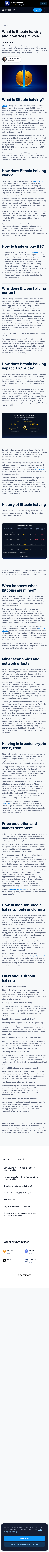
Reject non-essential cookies (24, 1544)
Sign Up (38, 10)
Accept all (24, 1538)
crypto (6, 25)
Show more (24, 1275)
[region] (24, 1537)
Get (43, 3)
